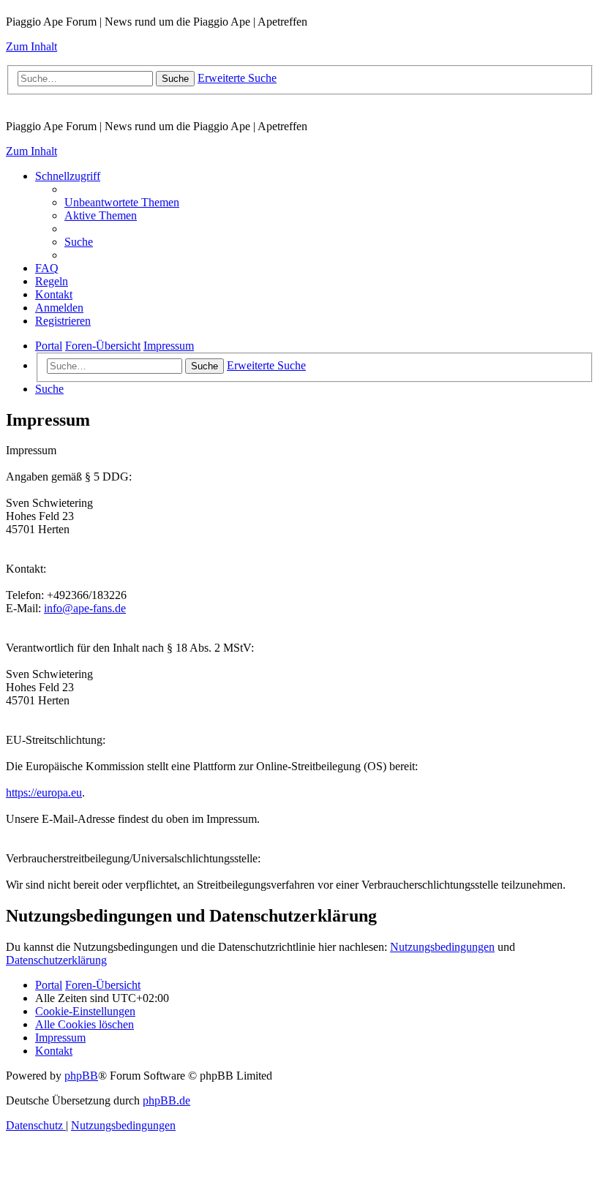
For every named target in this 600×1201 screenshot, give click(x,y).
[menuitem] (121, 202)
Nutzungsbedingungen (442, 947)
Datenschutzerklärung (56, 960)
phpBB (81, 1075)
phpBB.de (166, 1100)
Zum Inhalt (31, 46)
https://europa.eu (44, 792)
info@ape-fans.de (85, 608)
